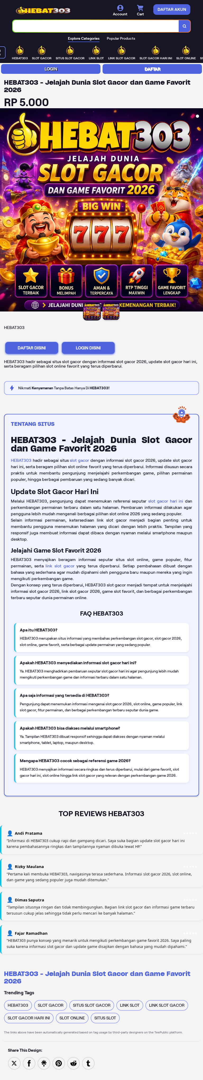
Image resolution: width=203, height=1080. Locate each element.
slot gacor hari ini (165, 501)
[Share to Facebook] (29, 1063)
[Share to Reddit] (73, 1063)
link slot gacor (59, 566)
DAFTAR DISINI (32, 348)
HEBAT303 (21, 460)
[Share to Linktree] (44, 1063)
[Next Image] (199, 211)
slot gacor (79, 460)
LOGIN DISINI (88, 348)
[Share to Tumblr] (88, 1063)
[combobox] (96, 26)
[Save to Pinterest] (58, 1063)
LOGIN (51, 69)
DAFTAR (152, 69)
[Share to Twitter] (14, 1063)
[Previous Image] (4, 211)
